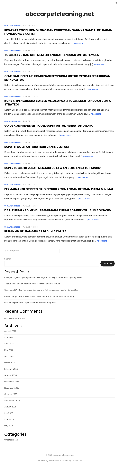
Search (7, 258)
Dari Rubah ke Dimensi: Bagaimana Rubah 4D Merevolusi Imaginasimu (58, 210)
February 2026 (11, 369)
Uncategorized (12, 26)
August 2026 (10, 331)
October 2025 (10, 394)
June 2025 (9, 419)
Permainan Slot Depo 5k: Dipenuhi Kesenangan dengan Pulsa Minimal (59, 189)
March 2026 (9, 362)
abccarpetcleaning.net (59, 14)
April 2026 (9, 356)
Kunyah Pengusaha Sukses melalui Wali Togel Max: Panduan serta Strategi (57, 102)
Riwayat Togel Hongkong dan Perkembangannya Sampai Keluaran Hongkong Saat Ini (58, 32)
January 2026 (10, 375)
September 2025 (12, 400)
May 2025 (8, 425)
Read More (79, 43)
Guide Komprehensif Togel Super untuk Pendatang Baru (48, 126)
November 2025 (11, 388)
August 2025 (10, 406)
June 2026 (9, 343)
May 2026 (8, 350)
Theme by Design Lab (72, 460)
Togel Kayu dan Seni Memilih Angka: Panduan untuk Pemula (51, 55)
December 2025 (11, 381)
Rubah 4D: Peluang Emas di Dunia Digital (36, 231)
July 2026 (8, 337)
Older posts (13, 250)
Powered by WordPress (48, 460)
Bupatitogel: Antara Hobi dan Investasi (36, 147)
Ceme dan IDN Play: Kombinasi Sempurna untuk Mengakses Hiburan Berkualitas (57, 78)
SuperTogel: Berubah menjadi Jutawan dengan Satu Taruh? (52, 168)
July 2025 (8, 413)
